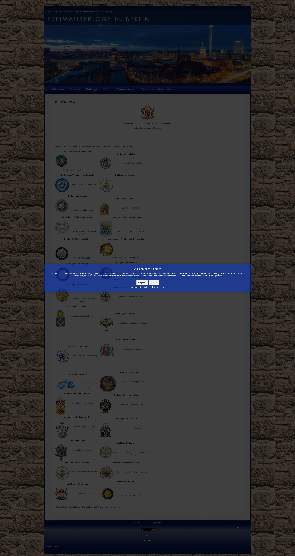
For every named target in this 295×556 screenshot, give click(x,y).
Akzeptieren (142, 282)
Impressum (159, 287)
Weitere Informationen (141, 287)
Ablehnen (154, 282)
